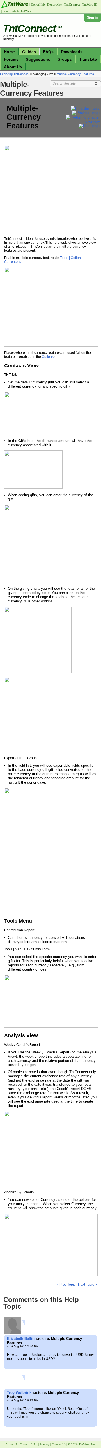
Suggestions (38, 59)
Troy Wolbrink (19, 1392)
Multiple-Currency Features (75, 74)
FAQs (48, 51)
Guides (29, 51)
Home (9, 51)
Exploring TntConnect (14, 74)
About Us (13, 67)
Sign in (92, 17)
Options (48, 357)
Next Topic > (87, 1285)
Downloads (71, 51)
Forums (11, 59)
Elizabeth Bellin (21, 1339)
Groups (65, 59)
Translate (88, 59)
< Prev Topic (66, 1285)
